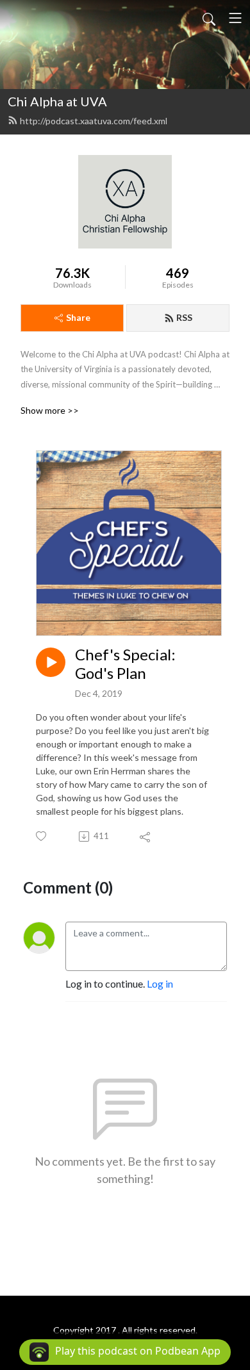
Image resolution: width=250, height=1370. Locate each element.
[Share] (145, 836)
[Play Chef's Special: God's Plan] (50, 662)
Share (78, 317)
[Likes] (42, 836)
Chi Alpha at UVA (57, 101)
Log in (160, 983)
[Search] (209, 18)
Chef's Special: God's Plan (125, 664)
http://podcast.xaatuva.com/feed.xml (93, 120)
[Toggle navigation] (235, 18)
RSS (184, 317)
